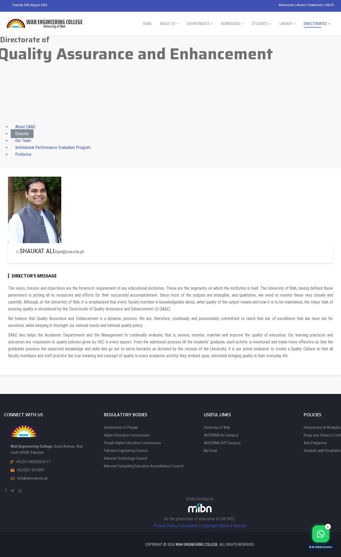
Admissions (287, 5)
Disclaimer (189, 525)
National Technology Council (125, 458)
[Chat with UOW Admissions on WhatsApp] (320, 534)
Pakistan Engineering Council (126, 450)
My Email (210, 450)
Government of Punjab (121, 427)
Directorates (315, 24)
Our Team (23, 140)
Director (22, 133)
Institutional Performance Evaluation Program (53, 147)
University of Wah (217, 427)
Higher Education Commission (127, 435)
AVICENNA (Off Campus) (222, 443)
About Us (167, 24)
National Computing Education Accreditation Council (143, 466)
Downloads (315, 5)
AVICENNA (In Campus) (221, 435)
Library (285, 24)
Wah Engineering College (197, 544)
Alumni (301, 5)
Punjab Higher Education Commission (132, 443)
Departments (198, 24)
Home (147, 24)
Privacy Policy (165, 525)
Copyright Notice (215, 525)
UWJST (329, 5)
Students (260, 24)
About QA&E (25, 126)
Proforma (23, 154)
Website (239, 525)
